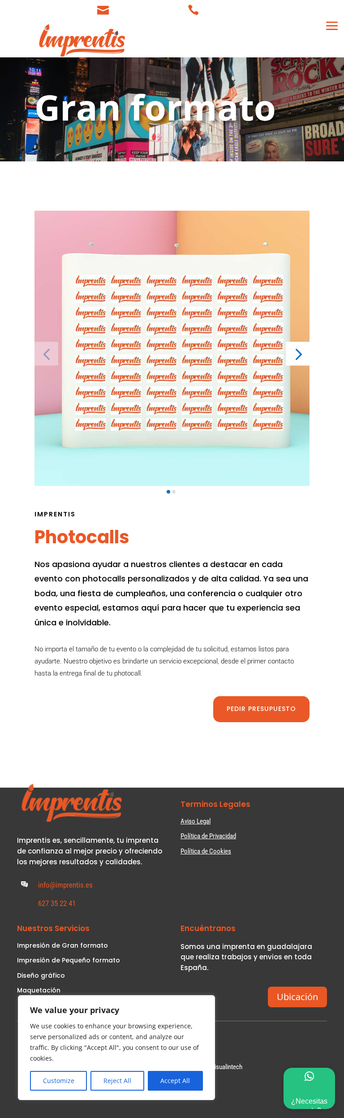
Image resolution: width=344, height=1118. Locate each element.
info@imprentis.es (146, 8)
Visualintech (226, 1067)
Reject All (117, 1080)
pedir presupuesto (261, 708)
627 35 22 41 (225, 8)
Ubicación (297, 997)
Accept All (175, 1080)
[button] (298, 353)
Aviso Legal (196, 821)
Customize (58, 1080)
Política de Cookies (206, 851)
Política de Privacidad (208, 836)
